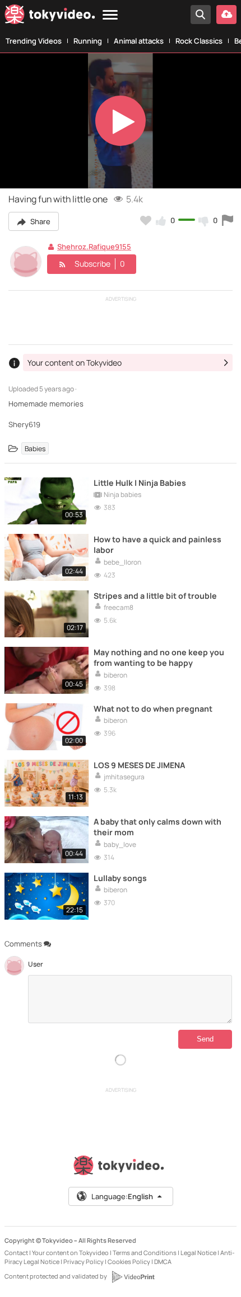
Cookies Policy (129, 1261)
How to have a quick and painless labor (157, 544)
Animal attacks (139, 41)
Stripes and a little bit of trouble (155, 595)
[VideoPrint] (132, 1277)
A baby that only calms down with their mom (157, 826)
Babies (35, 448)
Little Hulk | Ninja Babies (140, 482)
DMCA (163, 1261)
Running (87, 41)
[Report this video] (227, 220)
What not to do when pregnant (153, 708)
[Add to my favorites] (145, 220)
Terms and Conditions (145, 1252)
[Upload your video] (226, 14)
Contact (16, 1252)
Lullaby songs (120, 878)
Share (39, 221)
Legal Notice (198, 1252)
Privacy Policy (83, 1261)
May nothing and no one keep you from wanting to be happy (159, 657)
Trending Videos (34, 41)
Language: (122, 1196)
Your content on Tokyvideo (70, 1252)
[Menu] (110, 15)
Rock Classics (199, 41)
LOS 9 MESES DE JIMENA (139, 765)
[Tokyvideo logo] (49, 16)
